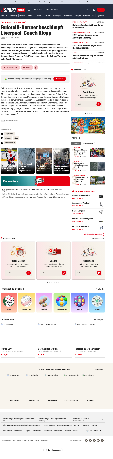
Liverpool (8, 138)
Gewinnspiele (48, 2)
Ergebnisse (101, 16)
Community (37, 2)
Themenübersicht (62, 194)
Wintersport (68, 16)
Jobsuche (81, 2)
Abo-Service (7, 430)
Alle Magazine (99, 369)
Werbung (86, 425)
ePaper (28, 2)
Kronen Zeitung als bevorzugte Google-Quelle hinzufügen (35, 79)
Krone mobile (60, 2)
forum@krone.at (54, 197)
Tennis (38, 16)
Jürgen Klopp (9, 134)
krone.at (4, 16)
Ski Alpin (78, 16)
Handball (86, 16)
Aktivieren (59, 79)
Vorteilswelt (18, 2)
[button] (93, 16)
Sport (3, 38)
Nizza (16, 138)
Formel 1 (30, 16)
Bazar (88, 2)
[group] (9, 161)
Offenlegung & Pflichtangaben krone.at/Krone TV (19, 420)
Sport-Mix (47, 16)
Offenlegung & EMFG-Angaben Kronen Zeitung (52, 420)
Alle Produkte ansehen (93, 234)
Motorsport (57, 16)
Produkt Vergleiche (84, 191)
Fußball (22, 16)
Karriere (94, 425)
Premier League (10, 142)
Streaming (13, 16)
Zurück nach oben (53, 450)
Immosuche (70, 2)
